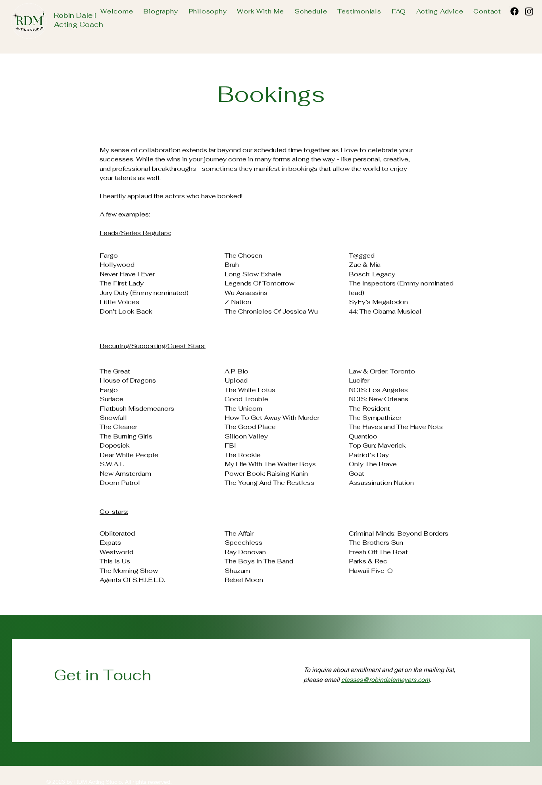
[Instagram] (529, 11)
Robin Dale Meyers (86, 15)
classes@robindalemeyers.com (385, 680)
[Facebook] (514, 11)
